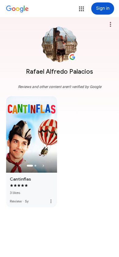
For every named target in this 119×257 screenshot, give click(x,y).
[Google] (17, 9)
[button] (81, 9)
